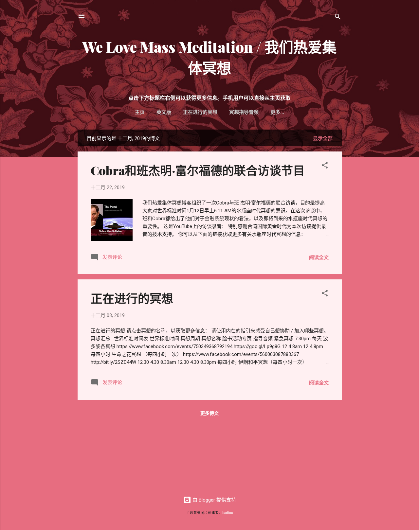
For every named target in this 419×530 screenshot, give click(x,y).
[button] (325, 166)
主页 (140, 112)
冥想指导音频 (244, 112)
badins (227, 513)
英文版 (163, 112)
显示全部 (323, 138)
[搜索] (338, 18)
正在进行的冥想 (200, 112)
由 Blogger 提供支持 (213, 500)
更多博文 (209, 413)
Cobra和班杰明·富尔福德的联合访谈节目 (198, 170)
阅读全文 (319, 257)
